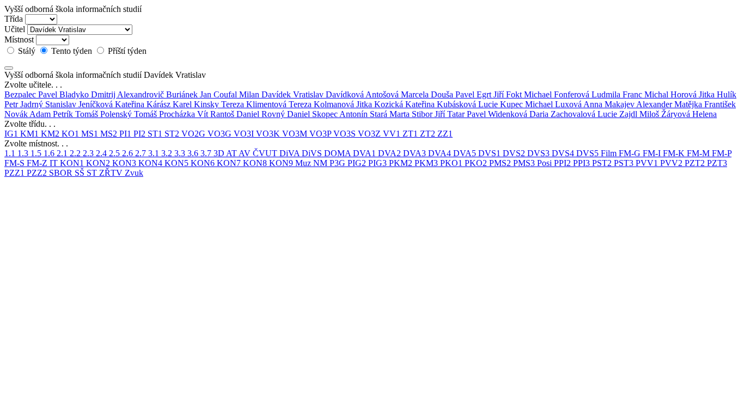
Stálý (27, 51)
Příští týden (126, 51)
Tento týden (71, 51)
